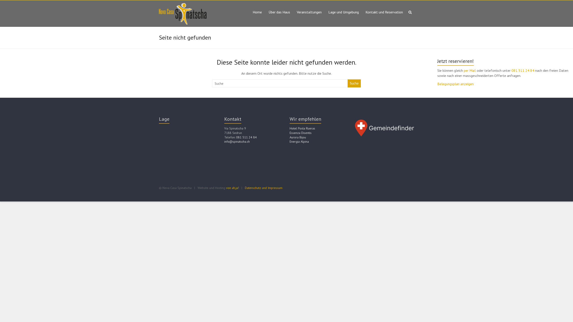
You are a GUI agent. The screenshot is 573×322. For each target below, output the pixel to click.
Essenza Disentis (301, 133)
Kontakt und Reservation (384, 12)
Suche (354, 83)
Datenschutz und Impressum (263, 188)
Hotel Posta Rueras (302, 128)
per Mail (470, 70)
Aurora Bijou (298, 137)
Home (257, 12)
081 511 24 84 (522, 70)
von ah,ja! (232, 188)
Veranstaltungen (309, 12)
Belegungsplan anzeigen (455, 84)
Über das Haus (279, 12)
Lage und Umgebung (343, 12)
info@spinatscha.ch (237, 142)
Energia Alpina (299, 142)
